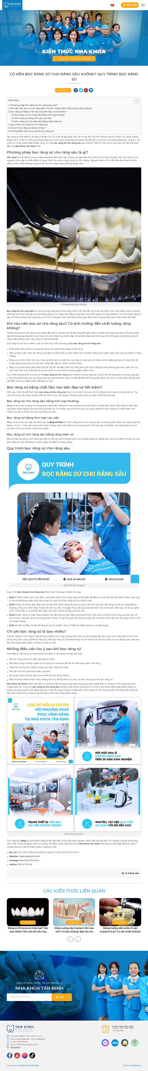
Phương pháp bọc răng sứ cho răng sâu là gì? (34, 105)
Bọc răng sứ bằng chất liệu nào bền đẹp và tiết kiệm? (38, 111)
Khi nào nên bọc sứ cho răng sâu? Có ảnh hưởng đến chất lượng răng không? (51, 108)
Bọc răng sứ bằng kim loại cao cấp (33, 118)
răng (23, 840)
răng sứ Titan (56, 422)
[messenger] (105, 1043)
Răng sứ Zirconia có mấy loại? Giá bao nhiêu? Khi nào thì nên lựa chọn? (28, 930)
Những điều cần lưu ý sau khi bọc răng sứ (32, 131)
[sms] (125, 1043)
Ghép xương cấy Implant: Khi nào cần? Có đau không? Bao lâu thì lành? (74, 930)
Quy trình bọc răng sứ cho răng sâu (29, 124)
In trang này (132, 873)
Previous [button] (70, 939)
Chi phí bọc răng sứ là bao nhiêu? (28, 128)
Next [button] (78, 939)
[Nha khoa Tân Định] (12, 5)
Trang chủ (63, 58)
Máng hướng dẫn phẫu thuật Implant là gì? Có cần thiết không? (120, 930)
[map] (134, 1043)
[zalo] (115, 1043)
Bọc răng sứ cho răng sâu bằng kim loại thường (40, 115)
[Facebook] (10, 1055)
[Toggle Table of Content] (135, 101)
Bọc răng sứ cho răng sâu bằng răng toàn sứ (38, 121)
